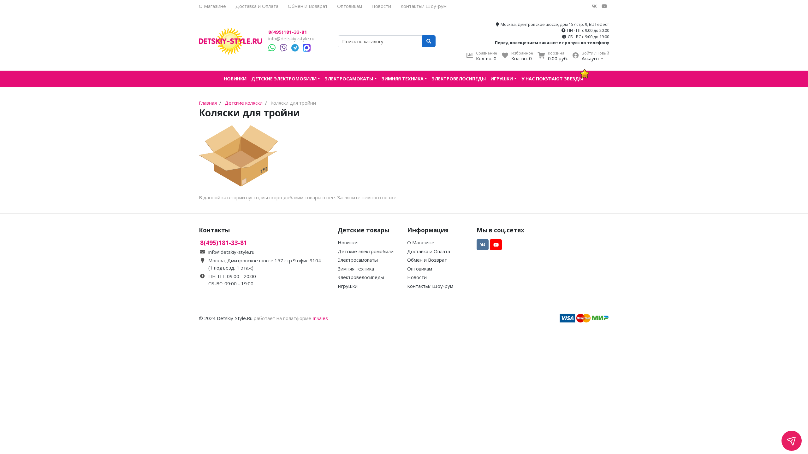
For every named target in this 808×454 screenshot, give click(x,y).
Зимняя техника (403, 79)
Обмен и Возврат (308, 6)
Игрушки (501, 79)
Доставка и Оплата (256, 6)
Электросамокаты (349, 79)
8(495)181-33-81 (287, 32)
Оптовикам (349, 6)
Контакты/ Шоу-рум (424, 6)
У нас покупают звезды (552, 79)
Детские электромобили (284, 79)
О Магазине (212, 6)
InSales (320, 318)
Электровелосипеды (459, 79)
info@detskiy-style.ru (291, 38)
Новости (381, 6)
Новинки (235, 79)
